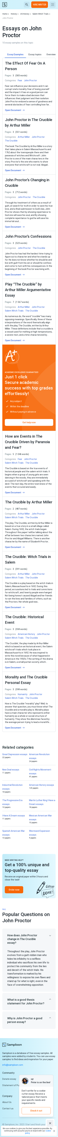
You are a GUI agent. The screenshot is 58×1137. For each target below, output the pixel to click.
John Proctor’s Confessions (28, 236)
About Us (6, 1102)
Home (5, 14)
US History (25, 14)
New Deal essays (10, 769)
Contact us (7, 1108)
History (14, 14)
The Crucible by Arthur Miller (28, 502)
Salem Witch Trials (41, 14)
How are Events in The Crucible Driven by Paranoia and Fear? (27, 442)
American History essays (41, 785)
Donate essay (9, 1079)
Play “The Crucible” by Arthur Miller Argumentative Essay (28, 290)
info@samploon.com (12, 1065)
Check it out (36, 1110)
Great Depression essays (14, 754)
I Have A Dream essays (13, 815)
